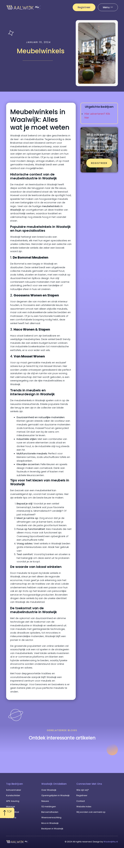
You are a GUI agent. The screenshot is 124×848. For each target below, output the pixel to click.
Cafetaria (11, 817)
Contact (80, 801)
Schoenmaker (13, 789)
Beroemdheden (49, 812)
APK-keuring (12, 801)
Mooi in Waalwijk (50, 823)
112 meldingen (48, 806)
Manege (10, 806)
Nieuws (45, 801)
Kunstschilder (13, 795)
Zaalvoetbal (12, 812)
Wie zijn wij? (82, 789)
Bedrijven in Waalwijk (52, 828)
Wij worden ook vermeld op (90, 812)
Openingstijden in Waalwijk (55, 795)
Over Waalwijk (48, 789)
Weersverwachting (51, 817)
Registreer (81, 795)
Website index (83, 806)
